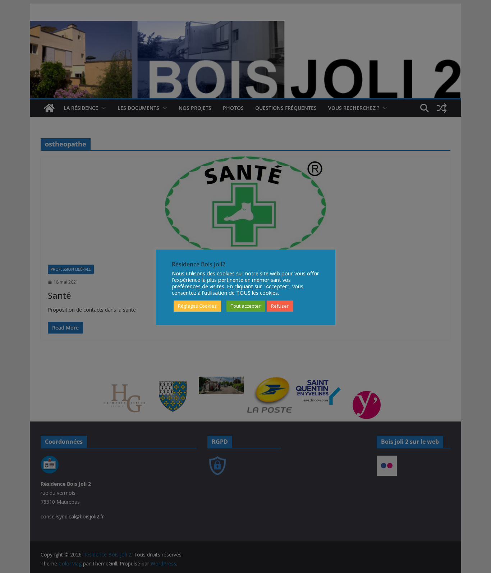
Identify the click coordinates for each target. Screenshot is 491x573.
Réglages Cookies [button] (197, 306)
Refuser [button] (280, 306)
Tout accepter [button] (246, 306)
